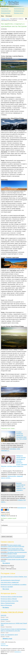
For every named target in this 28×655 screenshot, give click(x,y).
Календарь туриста (18, 13)
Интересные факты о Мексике (9, 598)
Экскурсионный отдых (19, 8)
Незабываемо (4, 619)
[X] (6, 510)
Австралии (10, 33)
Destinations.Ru (21, 507)
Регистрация (9, 16)
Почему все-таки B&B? (7, 586)
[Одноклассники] (4, 510)
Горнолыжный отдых (6, 10)
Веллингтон (14, 406)
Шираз (7, 88)
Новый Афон (9, 626)
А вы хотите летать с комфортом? (10, 582)
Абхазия (3, 617)
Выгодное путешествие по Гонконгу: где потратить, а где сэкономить (20, 486)
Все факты (6, 607)
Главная (3, 18)
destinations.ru (18, 651)
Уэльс (22, 118)
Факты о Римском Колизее (8, 603)
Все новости (6, 563)
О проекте (3, 643)
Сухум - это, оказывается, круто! (9, 634)
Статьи (7, 18)
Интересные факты (5, 13)
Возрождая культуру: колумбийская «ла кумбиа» (13, 584)
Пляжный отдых (5, 8)
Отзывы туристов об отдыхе (12, 612)
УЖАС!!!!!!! (3, 615)
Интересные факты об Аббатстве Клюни (11, 596)
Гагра (7, 617)
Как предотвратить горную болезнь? (10, 580)
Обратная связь (4, 645)
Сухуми (7, 636)
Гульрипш (8, 621)
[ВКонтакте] (2, 510)
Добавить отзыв (7, 638)
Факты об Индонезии (6, 605)
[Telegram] (8, 510)
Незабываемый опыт (19, 10)
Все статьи (6, 589)
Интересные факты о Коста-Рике (9, 601)
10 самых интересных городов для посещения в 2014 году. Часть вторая (21, 435)
